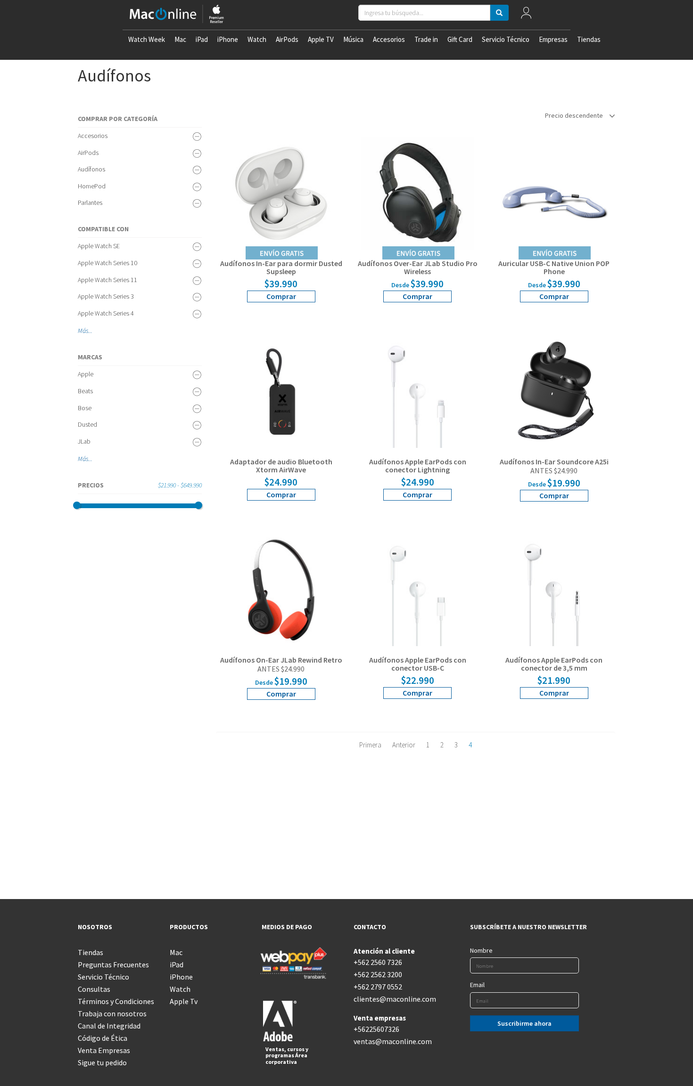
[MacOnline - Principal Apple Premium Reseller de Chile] (177, 15)
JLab (84, 441)
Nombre (481, 950)
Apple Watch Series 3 (106, 296)
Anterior (403, 744)
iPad (202, 39)
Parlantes (90, 202)
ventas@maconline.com (392, 1041)
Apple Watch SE (99, 246)
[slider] (77, 505)
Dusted (87, 424)
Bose (84, 408)
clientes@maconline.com (392, 999)
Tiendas (589, 39)
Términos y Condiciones (116, 1001)
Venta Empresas (104, 1050)
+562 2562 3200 (378, 974)
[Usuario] (525, 15)
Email (477, 985)
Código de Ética (102, 1038)
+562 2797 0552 (378, 986)
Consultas (94, 989)
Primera (370, 744)
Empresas (553, 39)
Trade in (426, 39)
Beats (85, 391)
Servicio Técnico (505, 39)
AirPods (287, 39)
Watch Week (146, 39)
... (90, 330)
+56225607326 (376, 1029)
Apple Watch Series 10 (107, 263)
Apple (85, 374)
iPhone (227, 39)
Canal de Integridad (109, 1025)
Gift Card (459, 39)
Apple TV (321, 39)
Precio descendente (574, 115)
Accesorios (389, 39)
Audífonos (91, 169)
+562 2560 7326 (378, 962)
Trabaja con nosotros (112, 1013)
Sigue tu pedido (102, 1062)
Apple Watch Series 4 (106, 313)
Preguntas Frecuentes (113, 964)
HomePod (92, 186)
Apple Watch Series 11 (107, 280)
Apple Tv (184, 1001)
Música (353, 39)
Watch (257, 39)
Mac (180, 39)
